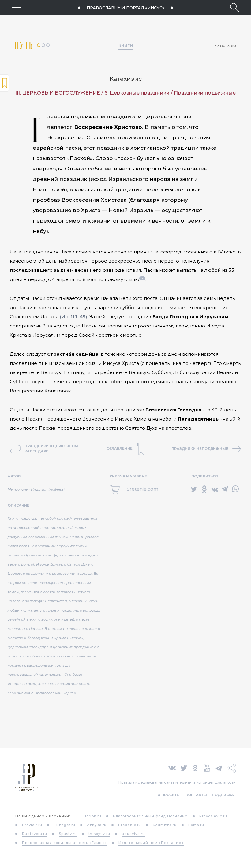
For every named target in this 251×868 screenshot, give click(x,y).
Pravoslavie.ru (213, 816)
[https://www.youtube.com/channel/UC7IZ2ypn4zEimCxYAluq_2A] (207, 767)
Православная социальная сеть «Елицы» (64, 842)
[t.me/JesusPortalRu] (218, 767)
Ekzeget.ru (64, 825)
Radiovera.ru (34, 834)
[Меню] (16, 7)
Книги (125, 45)
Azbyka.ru (97, 825)
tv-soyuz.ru (99, 834)
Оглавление (4, 83)
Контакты (196, 795)
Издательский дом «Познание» (151, 842)
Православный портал (125, 7)
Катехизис (126, 78)
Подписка (223, 795)
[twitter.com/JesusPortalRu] (184, 767)
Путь (26, 45)
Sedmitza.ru (165, 825)
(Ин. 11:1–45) (73, 317)
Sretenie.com (142, 489)
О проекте (168, 795)
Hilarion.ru (91, 816)
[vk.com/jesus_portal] (172, 767)
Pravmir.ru (32, 825)
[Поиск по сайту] (234, 7)
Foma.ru (196, 825)
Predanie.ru (129, 825)
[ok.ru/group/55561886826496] (195, 767)
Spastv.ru (68, 834)
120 (142, 278)
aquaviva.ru (133, 834)
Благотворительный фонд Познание (150, 816)
